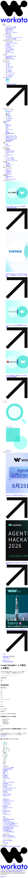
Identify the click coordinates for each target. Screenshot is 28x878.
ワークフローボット (8, 789)
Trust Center (5, 871)
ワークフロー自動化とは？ (9, 824)
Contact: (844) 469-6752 (17, 871)
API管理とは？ (6, 820)
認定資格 (5, 806)
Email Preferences (21, 869)
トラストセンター (7, 803)
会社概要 (5, 770)
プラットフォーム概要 (8, 767)
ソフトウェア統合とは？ (9, 822)
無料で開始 (5, 656)
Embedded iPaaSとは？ (8, 829)
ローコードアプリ (7, 790)
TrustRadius (5, 842)
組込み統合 (5, 783)
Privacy (9, 869)
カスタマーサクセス (8, 807)
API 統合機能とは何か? (8, 827)
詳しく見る (3, 735)
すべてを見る (6, 121)
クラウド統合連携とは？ (9, 831)
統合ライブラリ (6, 811)
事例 (4, 773)
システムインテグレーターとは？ (11, 826)
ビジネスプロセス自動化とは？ (10, 823)
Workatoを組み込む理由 (8, 819)
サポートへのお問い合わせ (9, 836)
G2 (3, 841)
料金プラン (5, 771)
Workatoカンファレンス (8, 800)
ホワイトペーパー (7, 814)
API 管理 (5, 786)
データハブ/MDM (7, 794)
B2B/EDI (5, 791)
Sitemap (10, 871)
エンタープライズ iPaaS (8, 782)
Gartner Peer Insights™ (8, 840)
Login (4, 654)
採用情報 (5, 775)
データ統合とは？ (7, 830)
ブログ (4, 808)
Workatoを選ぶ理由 (7, 768)
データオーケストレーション (10, 787)
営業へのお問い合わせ (8, 835)
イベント (5, 813)
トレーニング (6, 804)
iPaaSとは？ (6, 818)
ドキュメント (6, 802)
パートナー (5, 774)
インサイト (5, 792)
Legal (2, 871)
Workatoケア (6, 777)
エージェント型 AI (7, 784)
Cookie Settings (14, 869)
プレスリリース (6, 778)
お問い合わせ (11, 656)
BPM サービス (6, 795)
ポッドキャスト (6, 810)
